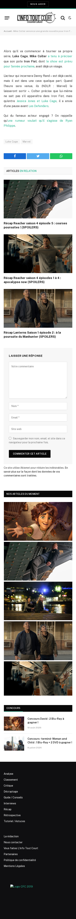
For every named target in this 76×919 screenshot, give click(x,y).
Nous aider (38, 4)
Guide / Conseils (13, 797)
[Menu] (7, 18)
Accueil (8, 31)
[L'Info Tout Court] (36, 18)
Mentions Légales (14, 866)
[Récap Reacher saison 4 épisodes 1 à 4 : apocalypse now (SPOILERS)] (38, 253)
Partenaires (11, 854)
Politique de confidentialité (20, 860)
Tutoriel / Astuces (14, 821)
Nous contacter (13, 842)
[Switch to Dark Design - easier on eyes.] (69, 17)
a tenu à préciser (60, 56)
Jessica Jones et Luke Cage (37, 101)
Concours (13, 708)
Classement (11, 779)
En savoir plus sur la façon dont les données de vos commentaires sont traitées (36, 471)
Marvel (27, 141)
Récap (7, 809)
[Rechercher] (63, 18)
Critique (8, 785)
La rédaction (11, 836)
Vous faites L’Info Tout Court (21, 848)
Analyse (8, 773)
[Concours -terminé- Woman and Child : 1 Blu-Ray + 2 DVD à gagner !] (14, 744)
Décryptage (11, 791)
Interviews (10, 803)
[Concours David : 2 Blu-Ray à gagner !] (14, 724)
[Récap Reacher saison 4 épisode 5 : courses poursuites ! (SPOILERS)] (38, 199)
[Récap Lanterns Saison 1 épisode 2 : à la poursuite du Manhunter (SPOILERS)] (38, 308)
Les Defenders (39, 106)
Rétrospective (12, 815)
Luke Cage (12, 141)
